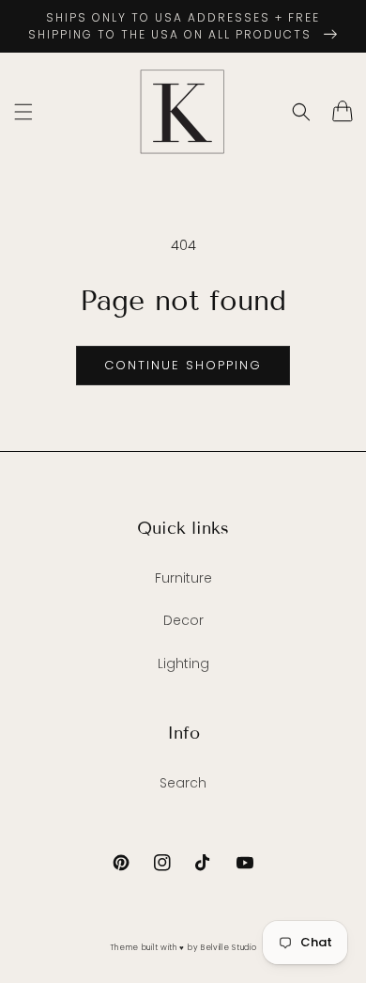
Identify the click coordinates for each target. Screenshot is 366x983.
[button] (23, 112)
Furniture (183, 578)
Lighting (183, 663)
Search (183, 782)
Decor (183, 620)
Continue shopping (183, 365)
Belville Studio (229, 947)
